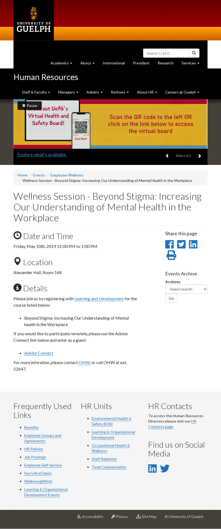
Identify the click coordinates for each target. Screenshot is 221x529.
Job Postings (35, 457)
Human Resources (45, 77)
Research (168, 64)
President (141, 63)
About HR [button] (145, 92)
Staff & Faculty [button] (34, 92)
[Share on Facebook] (169, 244)
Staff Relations (104, 459)
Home (22, 175)
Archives (173, 281)
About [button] (89, 64)
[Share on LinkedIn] (193, 244)
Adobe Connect (38, 352)
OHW (84, 362)
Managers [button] (67, 92)
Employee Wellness (67, 175)
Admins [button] (93, 92)
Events (39, 175)
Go (171, 298)
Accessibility (94, 518)
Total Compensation (109, 467)
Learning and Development (99, 298)
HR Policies (33, 449)
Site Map (151, 518)
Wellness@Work (38, 481)
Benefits (31, 427)
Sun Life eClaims (38, 473)
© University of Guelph (184, 516)
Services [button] (192, 64)
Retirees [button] (118, 92)
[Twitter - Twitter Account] (165, 468)
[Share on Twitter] (181, 244)
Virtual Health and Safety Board (50, 154)
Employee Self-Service (43, 465)
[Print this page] (171, 255)
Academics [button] (63, 64)
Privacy (123, 518)
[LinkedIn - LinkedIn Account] (152, 468)
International (114, 63)
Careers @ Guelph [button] (181, 92)
